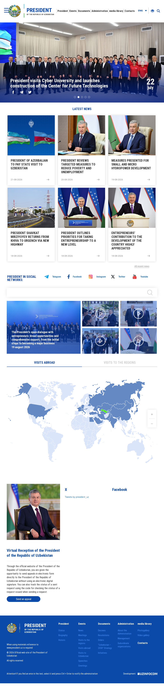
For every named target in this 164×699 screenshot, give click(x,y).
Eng (140, 10)
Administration (100, 10)
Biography (62, 635)
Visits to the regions (120, 362)
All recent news (141, 266)
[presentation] (21, 60)
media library (116, 10)
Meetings (82, 635)
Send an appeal (23, 599)
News (80, 630)
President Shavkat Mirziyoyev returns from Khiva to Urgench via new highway (30, 238)
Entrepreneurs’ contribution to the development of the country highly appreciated (126, 240)
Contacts (130, 10)
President (62, 10)
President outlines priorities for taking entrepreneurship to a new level (78, 238)
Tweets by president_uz (77, 496)
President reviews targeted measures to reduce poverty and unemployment (78, 166)
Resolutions (103, 635)
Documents (84, 10)
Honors (61, 640)
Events (73, 10)
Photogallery (143, 630)
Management (124, 638)
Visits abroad (44, 362)
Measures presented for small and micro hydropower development (131, 164)
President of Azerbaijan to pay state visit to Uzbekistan (29, 164)
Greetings (82, 665)
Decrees (102, 630)
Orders (101, 640)
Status (61, 630)
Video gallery (143, 635)
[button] (75, 97)
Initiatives (102, 652)
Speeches (82, 660)
